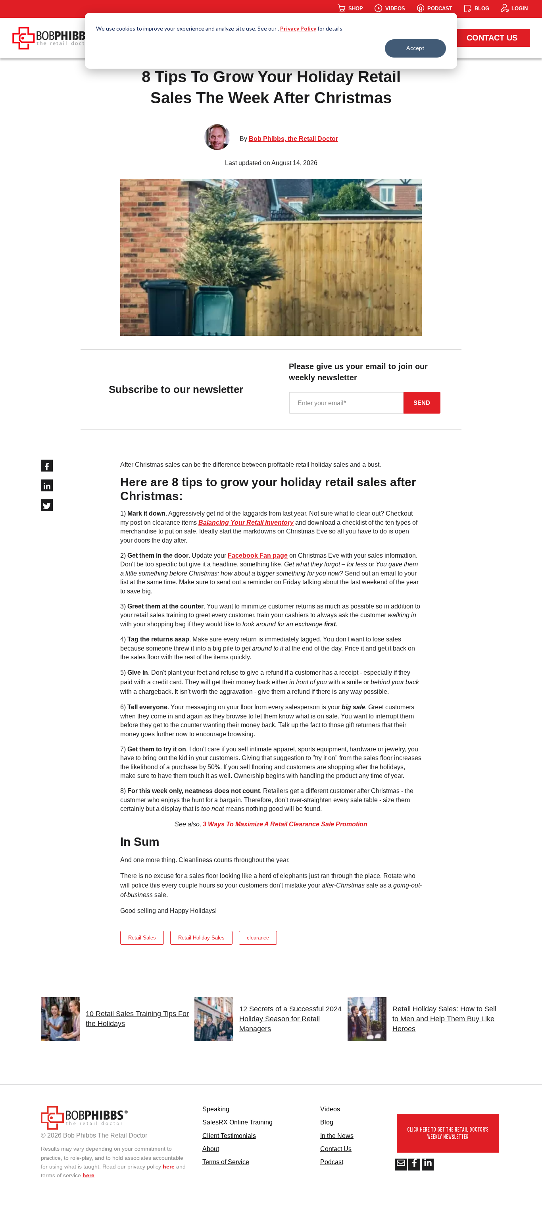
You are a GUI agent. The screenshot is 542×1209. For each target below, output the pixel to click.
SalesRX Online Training (237, 1122)
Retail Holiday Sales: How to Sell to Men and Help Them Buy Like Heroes (444, 1019)
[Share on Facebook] (46, 465)
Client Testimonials (229, 1135)
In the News (337, 1135)
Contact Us (492, 37)
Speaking (215, 1109)
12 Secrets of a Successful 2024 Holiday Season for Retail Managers (290, 1019)
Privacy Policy (298, 28)
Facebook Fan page (258, 555)
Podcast (331, 1162)
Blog (326, 1122)
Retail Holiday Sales (201, 938)
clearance (258, 938)
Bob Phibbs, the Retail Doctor (293, 138)
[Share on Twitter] (47, 505)
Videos (330, 1109)
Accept (415, 47)
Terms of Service (225, 1162)
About (210, 1148)
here (169, 1166)
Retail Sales (142, 938)
